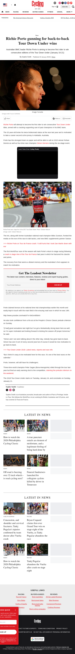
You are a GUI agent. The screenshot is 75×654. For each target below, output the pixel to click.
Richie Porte (8, 125)
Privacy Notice (62, 290)
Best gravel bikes (37, 600)
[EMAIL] (14, 390)
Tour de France (21, 597)
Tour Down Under (63, 125)
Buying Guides (38, 12)
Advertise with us (25, 632)
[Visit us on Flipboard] (71, 3)
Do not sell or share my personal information (51, 632)
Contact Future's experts (26, 628)
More (69, 12)
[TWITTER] (7, 390)
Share (8, 118)
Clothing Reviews (54, 607)
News (7, 12)
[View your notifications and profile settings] (15, 5)
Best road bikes (37, 597)
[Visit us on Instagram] (60, 3)
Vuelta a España (21, 604)
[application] (37, 162)
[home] (2, 12)
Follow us (57, 118)
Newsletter (68, 118)
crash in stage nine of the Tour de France (21, 254)
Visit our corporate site (62, 647)
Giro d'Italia (21, 600)
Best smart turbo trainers (37, 604)
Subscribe (65, 6)
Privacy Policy (9, 639)
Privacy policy (61, 628)
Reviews (26, 12)
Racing (16, 12)
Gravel (60, 12)
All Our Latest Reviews (54, 597)
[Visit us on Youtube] (68, 3)
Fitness (50, 12)
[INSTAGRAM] (10, 390)
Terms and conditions (46, 628)
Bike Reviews (54, 600)
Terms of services (29, 290)
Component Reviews (54, 604)
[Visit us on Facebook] (65, 3)
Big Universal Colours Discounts (23, 18)
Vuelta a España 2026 (47, 18)
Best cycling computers (37, 609)
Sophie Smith (26, 57)
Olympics (21, 607)
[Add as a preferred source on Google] (37, 639)
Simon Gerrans (43, 143)
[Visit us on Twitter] (62, 3)
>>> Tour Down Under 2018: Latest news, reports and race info (28, 350)
